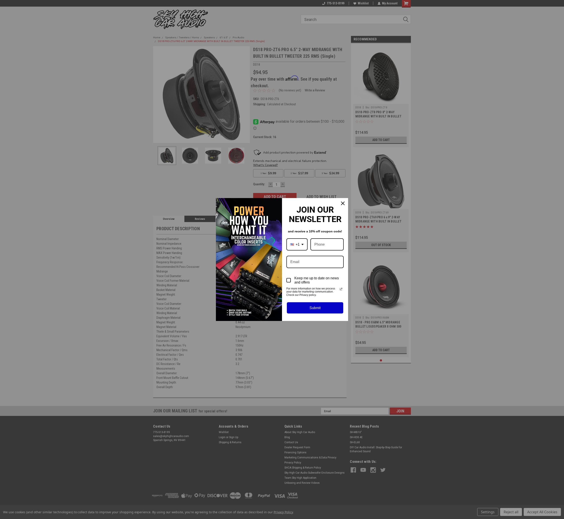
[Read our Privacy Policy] (341, 289)
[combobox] (297, 244)
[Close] (343, 203)
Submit (315, 308)
